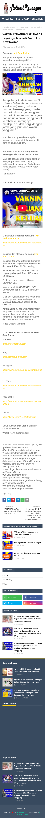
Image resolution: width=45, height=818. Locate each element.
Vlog (11, 27)
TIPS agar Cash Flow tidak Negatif (28, 542)
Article (6, 575)
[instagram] (32, 603)
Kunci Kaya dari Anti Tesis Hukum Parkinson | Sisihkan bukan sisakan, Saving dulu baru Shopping (28, 647)
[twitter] (12, 603)
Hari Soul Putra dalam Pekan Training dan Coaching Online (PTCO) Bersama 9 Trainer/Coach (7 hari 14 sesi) (27, 632)
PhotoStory (8, 580)
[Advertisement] (22, 730)
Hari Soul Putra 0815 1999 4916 (22, 19)
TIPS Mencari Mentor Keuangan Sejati (27, 554)
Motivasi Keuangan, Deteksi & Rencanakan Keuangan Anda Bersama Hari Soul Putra (26, 692)
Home (19, 808)
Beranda (5, 27)
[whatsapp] (12, 597)
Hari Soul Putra (21, 53)
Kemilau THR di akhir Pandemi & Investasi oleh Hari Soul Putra (27, 670)
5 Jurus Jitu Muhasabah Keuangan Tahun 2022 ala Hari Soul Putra (28, 680)
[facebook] (32, 597)
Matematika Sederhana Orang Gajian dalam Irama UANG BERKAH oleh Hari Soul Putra (28, 618)
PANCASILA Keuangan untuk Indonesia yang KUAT (26, 533)
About (26, 808)
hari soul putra (9, 47)
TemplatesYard (21, 812)
